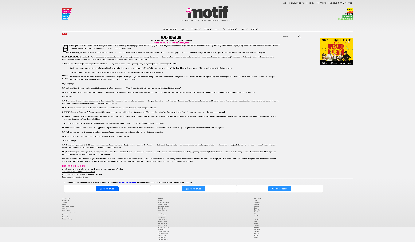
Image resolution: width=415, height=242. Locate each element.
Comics (242, 29)
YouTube (349, 3)
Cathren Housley (163, 206)
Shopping (257, 229)
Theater (67, 12)
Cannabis (347, 16)
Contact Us (66, 211)
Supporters (66, 217)
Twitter (341, 3)
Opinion (66, 14)
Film (255, 214)
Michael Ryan (162, 223)
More (253, 29)
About (64, 204)
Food (349, 9)
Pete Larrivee (163, 225)
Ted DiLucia (161, 43)
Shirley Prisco (163, 233)
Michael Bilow (163, 239)
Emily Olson (162, 208)
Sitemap (65, 215)
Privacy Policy (67, 219)
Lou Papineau (162, 220)
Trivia (256, 235)
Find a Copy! (314, 3)
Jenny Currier (162, 212)
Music (65, 16)
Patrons (305, 3)
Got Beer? (257, 220)
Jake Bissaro (162, 210)
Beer (349, 12)
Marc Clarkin (162, 221)
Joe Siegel (161, 214)
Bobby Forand (163, 204)
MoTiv (256, 237)
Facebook (338, 3)
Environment (345, 19)
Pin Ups (256, 227)
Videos (206, 29)
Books (256, 200)
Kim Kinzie (161, 218)
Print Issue (324, 3)
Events (231, 29)
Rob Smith (161, 229)
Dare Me (257, 210)
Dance (256, 208)
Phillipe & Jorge (163, 227)
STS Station (162, 235)
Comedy (256, 204)
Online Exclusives (170, 29)
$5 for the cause (107, 189)
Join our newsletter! (292, 3)
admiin (160, 200)
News (65, 18)
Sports (256, 231)
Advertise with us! (68, 206)
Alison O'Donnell (163, 202)
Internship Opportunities (70, 213)
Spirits (348, 14)
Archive (333, 3)
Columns (194, 29)
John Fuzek (162, 216)
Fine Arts (67, 9)
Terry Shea (162, 237)
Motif (207, 13)
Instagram (344, 3)
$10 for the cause (193, 189)
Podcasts (219, 29)
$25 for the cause (279, 189)
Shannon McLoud (163, 231)
